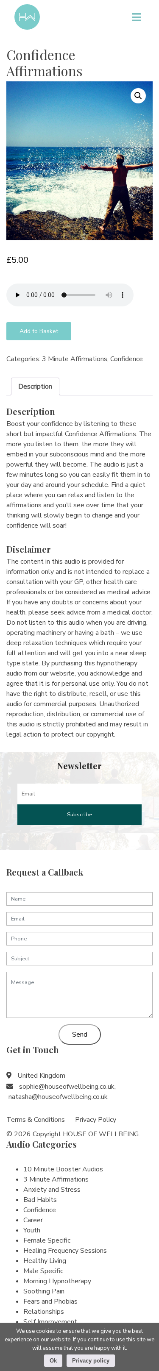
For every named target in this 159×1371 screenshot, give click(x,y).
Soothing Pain (43, 1291)
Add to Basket (39, 331)
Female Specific (46, 1240)
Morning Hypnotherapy (57, 1281)
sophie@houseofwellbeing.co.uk (66, 1086)
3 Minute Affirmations (74, 359)
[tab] (35, 386)
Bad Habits (40, 1199)
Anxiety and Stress (52, 1189)
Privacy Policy (95, 1119)
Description (35, 386)
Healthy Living (44, 1260)
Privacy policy (90, 1360)
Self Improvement (50, 1322)
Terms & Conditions (35, 1119)
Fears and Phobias (50, 1301)
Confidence (126, 359)
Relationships (43, 1311)
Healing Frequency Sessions (65, 1250)
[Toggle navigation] (136, 17)
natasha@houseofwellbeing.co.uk (58, 1096)
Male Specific (43, 1271)
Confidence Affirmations (44, 62)
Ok (53, 1360)
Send (79, 1034)
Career (33, 1220)
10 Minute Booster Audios (63, 1169)
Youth (31, 1230)
